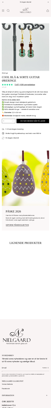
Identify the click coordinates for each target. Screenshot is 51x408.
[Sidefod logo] (17, 336)
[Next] (48, 2)
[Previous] (3, 2)
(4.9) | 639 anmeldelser (25, 84)
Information (8, 395)
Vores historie (7, 384)
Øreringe (5, 73)
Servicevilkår (13, 376)
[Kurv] (47, 11)
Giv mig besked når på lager (32, 121)
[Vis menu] (3, 11)
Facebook (6, 388)
